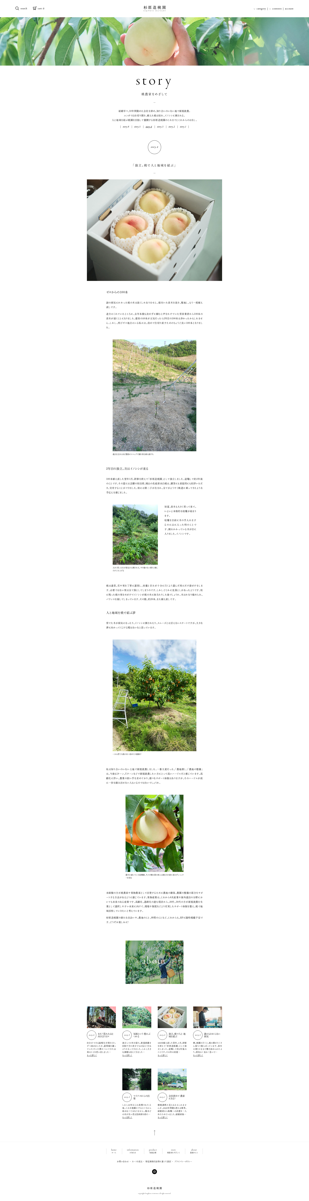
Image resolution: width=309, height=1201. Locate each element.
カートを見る (137, 1161)
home (114, 1151)
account (289, 8)
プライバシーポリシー (183, 1161)
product (153, 1151)
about (194, 1151)
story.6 (126, 127)
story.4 (149, 127)
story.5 (137, 127)
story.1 (183, 127)
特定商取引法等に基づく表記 (158, 1161)
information (133, 1151)
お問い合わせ (123, 1161)
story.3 (160, 127)
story (173, 1151)
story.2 (172, 127)
